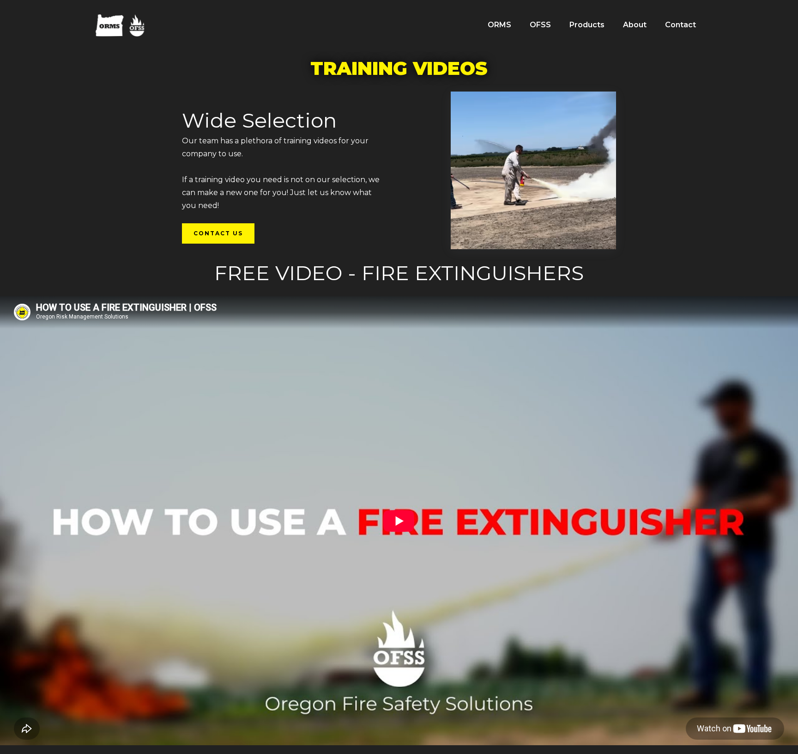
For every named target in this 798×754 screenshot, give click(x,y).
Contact (680, 24)
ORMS (499, 24)
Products (587, 24)
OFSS (540, 24)
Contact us (218, 233)
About (635, 24)
